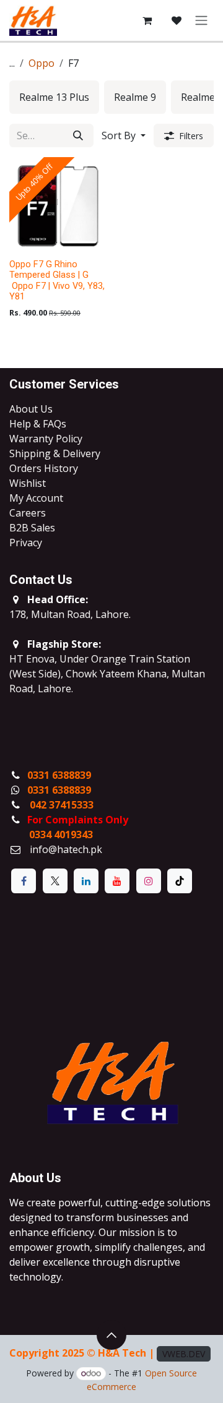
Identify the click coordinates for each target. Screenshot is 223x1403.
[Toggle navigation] (201, 20)
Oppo (41, 63)
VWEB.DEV (183, 1354)
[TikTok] (179, 881)
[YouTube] (117, 881)
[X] (55, 881)
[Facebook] (23, 881)
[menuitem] (54, 97)
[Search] (78, 135)
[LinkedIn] (86, 881)
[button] (123, 135)
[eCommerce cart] (146, 20)
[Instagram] (148, 881)
